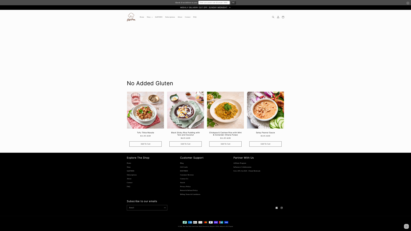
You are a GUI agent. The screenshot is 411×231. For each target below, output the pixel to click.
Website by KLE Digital (226, 226)
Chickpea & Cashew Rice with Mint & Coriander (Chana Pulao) (225, 134)
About (129, 179)
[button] (407, 3)
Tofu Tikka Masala (145, 133)
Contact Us (184, 179)
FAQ (128, 186)
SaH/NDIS (130, 171)
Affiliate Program (239, 163)
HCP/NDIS (184, 171)
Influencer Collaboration (242, 167)
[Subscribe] (164, 207)
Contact (129, 182)
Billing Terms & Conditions (190, 194)
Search (182, 182)
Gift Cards (184, 167)
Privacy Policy (185, 186)
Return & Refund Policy (189, 190)
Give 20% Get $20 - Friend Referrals (246, 171)
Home (129, 163)
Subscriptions (132, 175)
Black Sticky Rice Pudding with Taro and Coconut (185, 134)
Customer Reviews (187, 175)
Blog (182, 163)
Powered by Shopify (208, 226)
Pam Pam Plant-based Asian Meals (193, 226)
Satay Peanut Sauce (265, 133)
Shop (129, 167)
